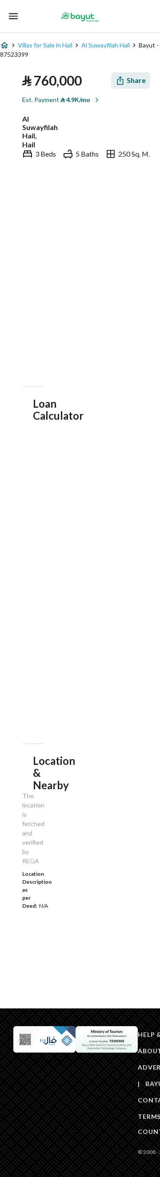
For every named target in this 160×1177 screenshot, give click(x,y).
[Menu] (13, 16)
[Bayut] (80, 17)
